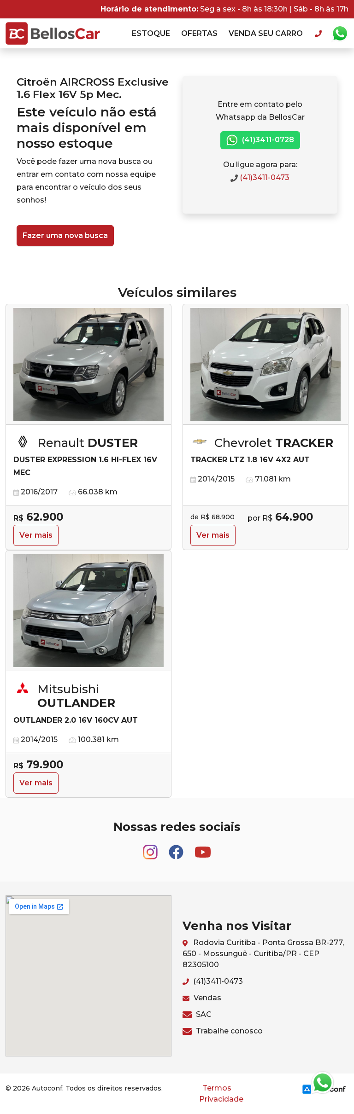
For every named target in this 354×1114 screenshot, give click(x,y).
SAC (203, 1014)
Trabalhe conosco (228, 1031)
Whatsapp (339, 33)
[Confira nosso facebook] (177, 848)
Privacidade (221, 1099)
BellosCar (53, 33)
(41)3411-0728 (267, 139)
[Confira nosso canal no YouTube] (203, 848)
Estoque (151, 33)
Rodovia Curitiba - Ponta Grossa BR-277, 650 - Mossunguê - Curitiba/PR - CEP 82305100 (263, 953)
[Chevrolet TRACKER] (265, 364)
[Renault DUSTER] (88, 364)
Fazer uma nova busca (65, 235)
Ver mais (36, 535)
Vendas (206, 997)
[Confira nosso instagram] (151, 848)
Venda (266, 33)
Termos (216, 1088)
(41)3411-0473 (263, 177)
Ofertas (199, 33)
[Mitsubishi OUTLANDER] (88, 611)
